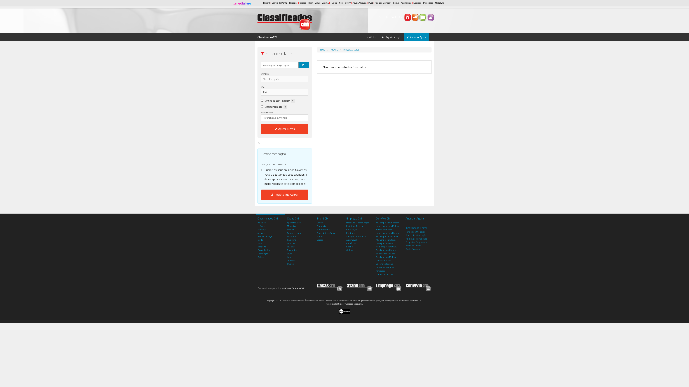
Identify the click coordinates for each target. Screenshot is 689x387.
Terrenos (291, 260)
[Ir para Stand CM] (360, 287)
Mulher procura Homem (387, 222)
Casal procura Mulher (386, 257)
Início (322, 49)
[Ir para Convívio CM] (419, 287)
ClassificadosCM (267, 37)
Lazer (260, 243)
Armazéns (292, 236)
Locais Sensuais (383, 260)
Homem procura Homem (388, 233)
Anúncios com (279, 100)
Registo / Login (393, 37)
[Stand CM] (415, 17)
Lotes (289, 257)
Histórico (371, 37)
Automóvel (351, 240)
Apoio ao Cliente (413, 245)
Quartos (291, 243)
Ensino (349, 246)
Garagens (291, 240)
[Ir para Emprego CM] (389, 287)
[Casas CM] (408, 17)
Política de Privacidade (416, 238)
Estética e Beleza (354, 226)
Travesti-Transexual (385, 229)
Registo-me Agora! (285, 194)
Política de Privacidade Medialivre (348, 303)
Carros (320, 222)
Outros (260, 257)
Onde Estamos (413, 249)
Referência (267, 112)
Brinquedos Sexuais (385, 253)
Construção (351, 229)
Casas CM (293, 218)
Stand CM (322, 218)
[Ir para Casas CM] (330, 287)
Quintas (290, 246)
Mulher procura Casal (386, 240)
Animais (261, 233)
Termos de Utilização (415, 231)
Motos (320, 236)
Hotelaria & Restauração (357, 222)
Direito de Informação (416, 235)
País (263, 87)
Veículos (261, 222)
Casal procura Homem (386, 250)
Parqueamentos (351, 49)
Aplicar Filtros (286, 129)
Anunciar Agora (418, 37)
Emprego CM (354, 218)
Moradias (291, 226)
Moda (260, 240)
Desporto (261, 246)
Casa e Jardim (263, 250)
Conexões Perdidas (385, 267)
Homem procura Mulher (387, 226)
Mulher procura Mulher (387, 236)
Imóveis (334, 49)
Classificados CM (267, 218)
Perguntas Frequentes (416, 242)
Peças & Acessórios (326, 233)
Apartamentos (294, 222)
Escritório (350, 233)
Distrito (265, 74)
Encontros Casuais (384, 264)
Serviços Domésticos (356, 236)
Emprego (261, 229)
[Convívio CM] (430, 17)
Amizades (380, 271)
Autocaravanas (324, 229)
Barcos (320, 240)
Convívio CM (383, 218)
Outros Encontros (384, 274)
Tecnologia (262, 253)
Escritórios (292, 250)
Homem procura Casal (386, 246)
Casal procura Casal (385, 243)
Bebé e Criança (264, 236)
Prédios (290, 229)
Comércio (351, 243)
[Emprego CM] (423, 17)
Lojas (289, 253)
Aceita (275, 107)
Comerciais (322, 226)
